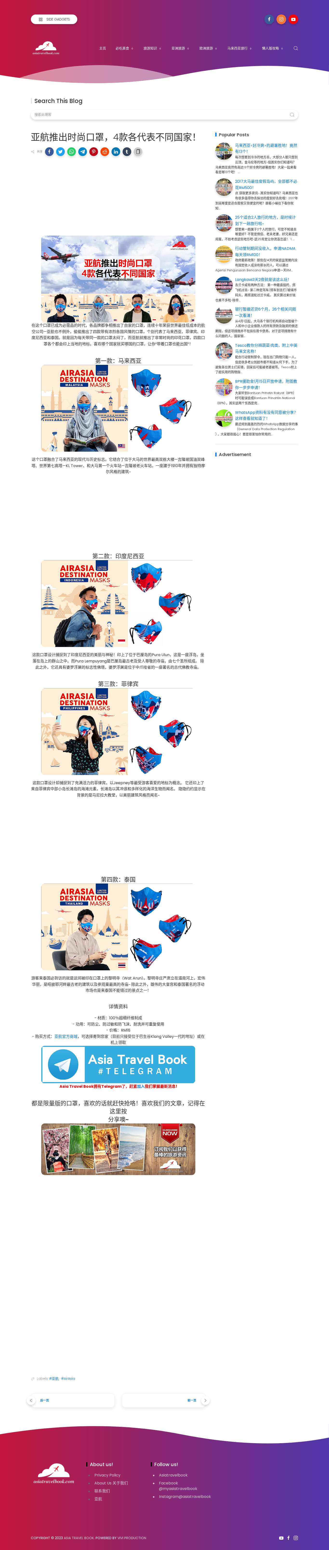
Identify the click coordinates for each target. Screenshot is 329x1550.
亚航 (98, 1499)
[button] (49, 151)
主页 (102, 48)
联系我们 (102, 1491)
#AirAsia (68, 1378)
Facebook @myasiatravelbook (178, 1485)
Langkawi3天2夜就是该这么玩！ (263, 279)
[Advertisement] (118, 194)
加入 (141, 1086)
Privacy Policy (107, 1475)
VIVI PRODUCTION (132, 1538)
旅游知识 (150, 48)
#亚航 (54, 1378)
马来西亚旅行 (237, 48)
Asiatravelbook (173, 1475)
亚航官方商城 (66, 1036)
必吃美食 (122, 48)
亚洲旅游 (178, 48)
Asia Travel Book (79, 1538)
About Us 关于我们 (111, 1483)
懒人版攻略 (270, 48)
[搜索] (295, 48)
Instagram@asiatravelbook (185, 1496)
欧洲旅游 (206, 48)
